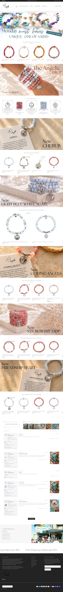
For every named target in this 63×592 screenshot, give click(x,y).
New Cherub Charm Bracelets (31, 153)
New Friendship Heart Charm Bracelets (31, 394)
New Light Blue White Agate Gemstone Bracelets (31, 210)
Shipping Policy (34, 564)
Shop (16, 6)
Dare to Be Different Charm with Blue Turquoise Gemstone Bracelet (12, 439)
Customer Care (44, 6)
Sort (50, 430)
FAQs (32, 566)
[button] (26, 426)
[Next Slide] (58, 426)
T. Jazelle (5, 588)
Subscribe (48, 569)
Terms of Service (34, 560)
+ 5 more (56, 510)
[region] (41, 426)
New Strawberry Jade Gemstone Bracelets (31, 338)
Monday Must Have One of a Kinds (31, 42)
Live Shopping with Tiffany (23, 6)
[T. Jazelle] (5, 6)
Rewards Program (37, 6)
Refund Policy (33, 563)
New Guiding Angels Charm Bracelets (31, 280)
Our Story (31, 6)
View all (31, 43)
